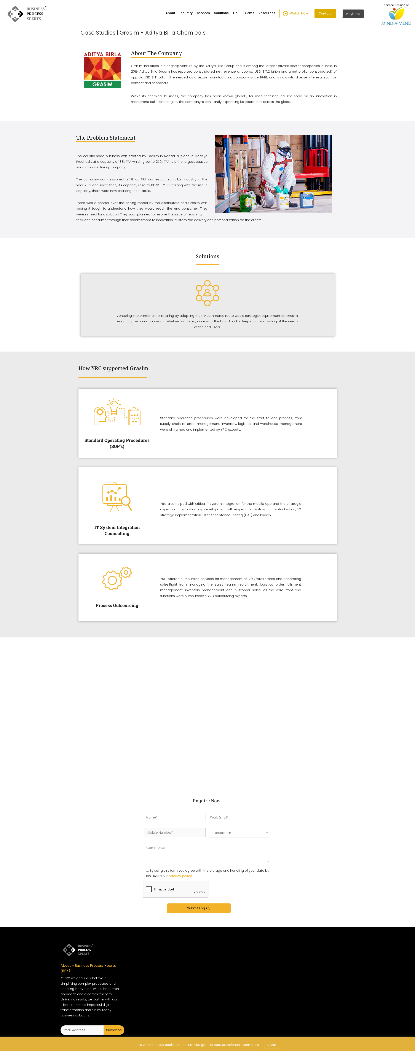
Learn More (250, 1044)
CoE (236, 13)
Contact (325, 13)
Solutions (221, 13)
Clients (248, 13)
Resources (267, 13)
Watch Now (299, 13)
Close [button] (271, 1045)
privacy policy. (181, 876)
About (170, 13)
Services (203, 13)
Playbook (353, 13)
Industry (186, 13)
